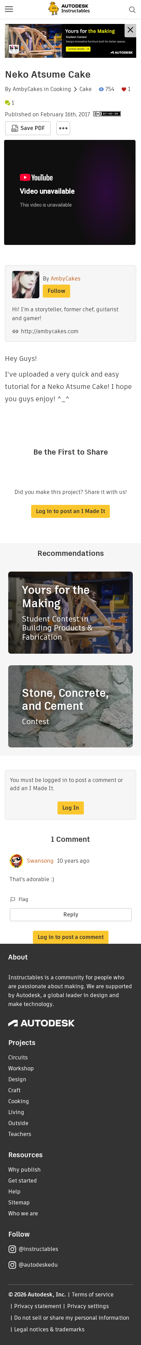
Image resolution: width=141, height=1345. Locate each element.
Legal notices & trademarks (49, 1329)
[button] (9, 9)
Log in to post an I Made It (70, 511)
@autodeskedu (38, 1265)
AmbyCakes (27, 89)
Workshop (21, 1068)
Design (17, 1079)
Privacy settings (88, 1306)
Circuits (18, 1057)
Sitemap (19, 1202)
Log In (70, 808)
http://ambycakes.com (49, 331)
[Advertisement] (70, 41)
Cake (85, 89)
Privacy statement (37, 1306)
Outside (18, 1123)
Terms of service (93, 1294)
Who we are (23, 1213)
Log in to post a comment (71, 937)
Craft (14, 1090)
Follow (56, 291)
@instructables (38, 1249)
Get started (22, 1181)
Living (16, 1112)
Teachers (19, 1134)
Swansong (40, 861)
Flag (23, 899)
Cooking (60, 89)
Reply (70, 914)
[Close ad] (130, 30)
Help (14, 1192)
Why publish (24, 1170)
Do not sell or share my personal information (71, 1318)
